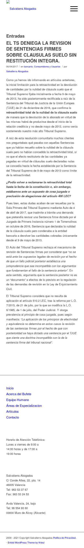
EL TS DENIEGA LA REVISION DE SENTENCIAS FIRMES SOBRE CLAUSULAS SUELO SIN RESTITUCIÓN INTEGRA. (41, 52)
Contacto (12, 417)
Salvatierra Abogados (17, 71)
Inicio (10, 388)
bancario (28, 66)
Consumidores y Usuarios (47, 66)
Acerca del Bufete (18, 393)
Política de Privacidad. (64, 537)
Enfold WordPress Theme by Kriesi (26, 542)
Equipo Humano (17, 399)
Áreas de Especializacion (24, 405)
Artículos (12, 411)
